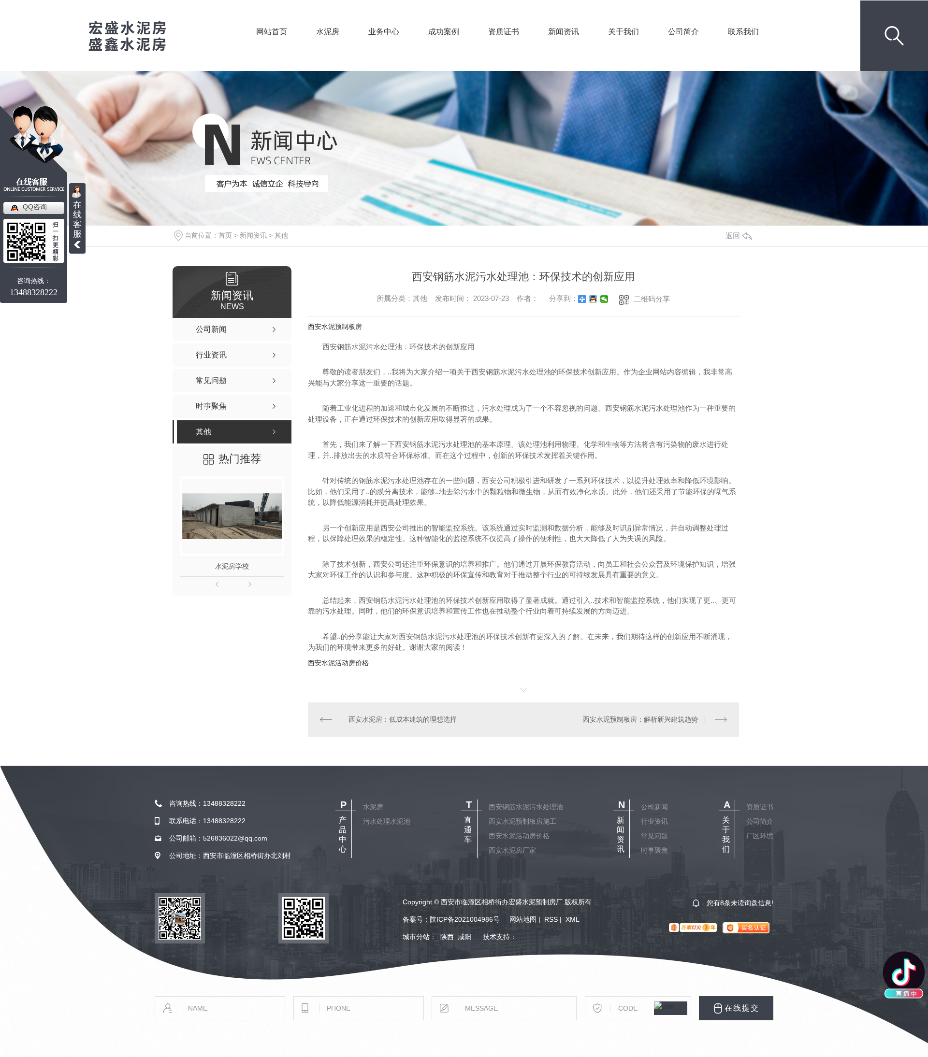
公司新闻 (654, 807)
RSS (551, 919)
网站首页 (271, 45)
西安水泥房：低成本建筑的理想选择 (402, 719)
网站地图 (522, 919)
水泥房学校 (232, 566)
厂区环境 (759, 836)
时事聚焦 (654, 850)
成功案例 (443, 45)
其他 (281, 235)
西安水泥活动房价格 (338, 663)
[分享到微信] (604, 299)
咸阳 (464, 937)
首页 (225, 235)
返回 (732, 235)
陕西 (447, 937)
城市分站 (416, 937)
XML (573, 919)
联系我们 (743, 45)
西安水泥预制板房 (335, 326)
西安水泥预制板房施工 (522, 821)
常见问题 (654, 836)
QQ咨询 (35, 207)
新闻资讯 (563, 45)
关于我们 (623, 45)
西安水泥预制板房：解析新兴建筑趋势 (640, 719)
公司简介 (683, 45)
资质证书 (503, 45)
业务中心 (383, 45)
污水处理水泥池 (386, 821)
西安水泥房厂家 (512, 850)
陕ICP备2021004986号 (465, 919)
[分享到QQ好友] (593, 299)
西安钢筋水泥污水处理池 (526, 807)
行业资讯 (654, 821)
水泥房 (327, 45)
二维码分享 (652, 299)
